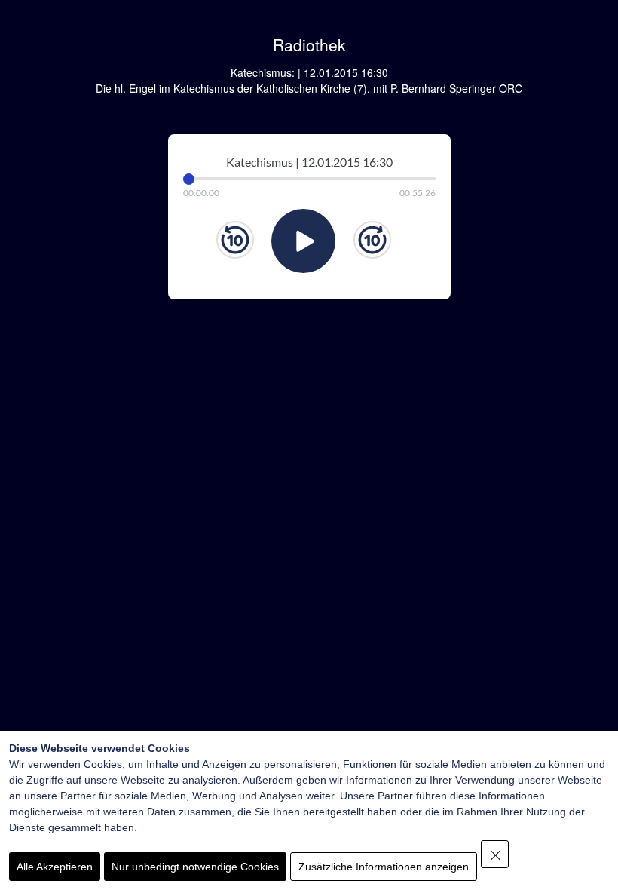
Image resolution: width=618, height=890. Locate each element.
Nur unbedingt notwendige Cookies (195, 867)
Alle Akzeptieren (55, 867)
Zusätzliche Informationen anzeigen (383, 867)
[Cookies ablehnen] (495, 854)
